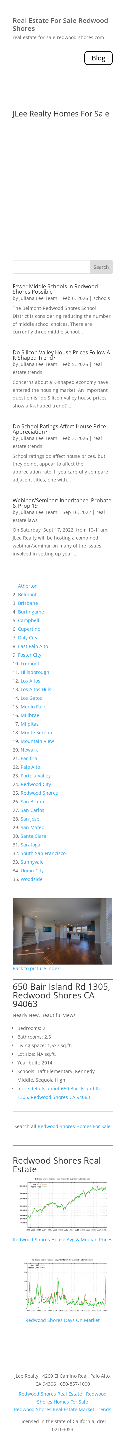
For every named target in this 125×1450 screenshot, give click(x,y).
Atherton (28, 586)
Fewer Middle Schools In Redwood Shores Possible (55, 289)
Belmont (27, 594)
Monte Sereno (36, 732)
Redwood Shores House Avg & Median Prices (62, 1239)
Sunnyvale (32, 862)
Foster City (29, 655)
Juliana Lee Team (38, 298)
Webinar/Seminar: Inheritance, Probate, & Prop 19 (63, 503)
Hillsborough (35, 672)
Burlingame (31, 612)
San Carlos (32, 810)
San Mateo (32, 827)
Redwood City (36, 784)
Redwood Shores (39, 793)
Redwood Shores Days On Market (62, 1320)
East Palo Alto (33, 646)
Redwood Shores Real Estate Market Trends (62, 1409)
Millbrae (30, 715)
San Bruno (32, 801)
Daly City (27, 637)
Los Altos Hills (36, 689)
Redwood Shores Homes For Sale (74, 1126)
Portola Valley (36, 775)
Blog (98, 57)
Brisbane (28, 603)
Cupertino (29, 629)
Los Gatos (31, 698)
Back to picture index (36, 968)
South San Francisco (43, 853)
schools (101, 298)
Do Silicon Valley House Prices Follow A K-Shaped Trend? (61, 355)
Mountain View (37, 741)
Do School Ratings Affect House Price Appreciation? (59, 429)
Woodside (32, 879)
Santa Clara (33, 836)
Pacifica (29, 758)
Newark (29, 750)
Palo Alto (30, 767)
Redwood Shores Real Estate (57, 1164)
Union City (32, 870)
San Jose (30, 819)
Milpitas (30, 724)
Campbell (28, 620)
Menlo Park (33, 706)
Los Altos (30, 681)
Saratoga (30, 844)
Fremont (30, 663)
